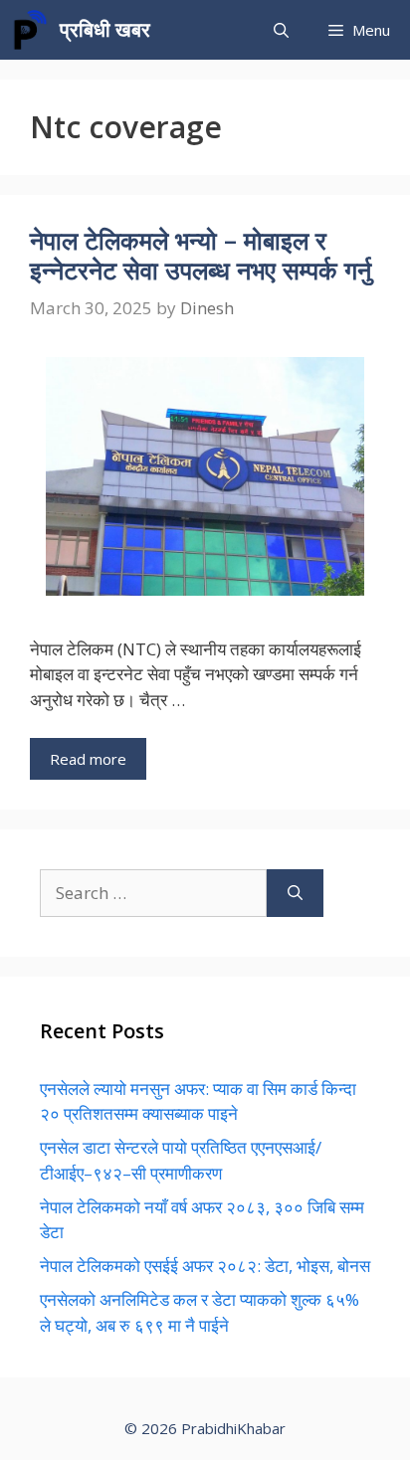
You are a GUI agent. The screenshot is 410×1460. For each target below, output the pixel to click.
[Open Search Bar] (281, 30)
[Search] (295, 893)
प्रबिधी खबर (105, 29)
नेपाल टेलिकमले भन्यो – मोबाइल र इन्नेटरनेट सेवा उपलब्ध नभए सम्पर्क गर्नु (200, 254)
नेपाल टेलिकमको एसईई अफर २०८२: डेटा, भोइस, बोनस (205, 1265)
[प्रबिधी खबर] (30, 30)
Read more (88, 759)
